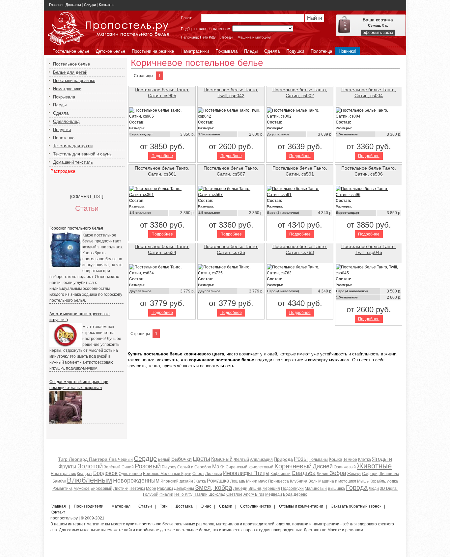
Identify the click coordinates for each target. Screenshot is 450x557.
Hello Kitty (207, 37)
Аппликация (261, 459)
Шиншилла (389, 473)
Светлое (234, 494)
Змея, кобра (213, 487)
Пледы (251, 51)
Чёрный (125, 459)
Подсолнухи (292, 488)
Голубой (150, 494)
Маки (218, 466)
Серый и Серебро (194, 467)
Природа (283, 459)
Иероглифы (238, 473)
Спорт (198, 473)
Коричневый (293, 466)
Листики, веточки (129, 488)
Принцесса (278, 481)
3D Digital (389, 488)
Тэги (164, 506)
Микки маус (257, 481)
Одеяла (272, 51)
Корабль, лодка (384, 481)
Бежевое (151, 473)
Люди (374, 488)
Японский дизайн (177, 481)
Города (357, 487)
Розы (301, 459)
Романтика (62, 488)
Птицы (261, 473)
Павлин (200, 494)
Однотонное (130, 473)
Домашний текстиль (73, 162)
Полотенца (321, 51)
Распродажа (62, 171)
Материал (120, 506)
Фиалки (166, 494)
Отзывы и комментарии (301, 506)
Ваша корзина (378, 19)
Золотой (90, 466)
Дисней (323, 466)
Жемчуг (354, 473)
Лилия (323, 473)
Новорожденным (136, 480)
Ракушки (165, 488)
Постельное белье (70, 51)
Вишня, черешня (264, 488)
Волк (312, 481)
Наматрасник (63, 473)
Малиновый (316, 488)
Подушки (295, 51)
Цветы (201, 459)
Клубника (298, 481)
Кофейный (280, 473)
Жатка (200, 481)
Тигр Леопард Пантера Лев (88, 459)
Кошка (335, 459)
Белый (164, 459)
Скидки (90, 5)
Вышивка (336, 488)
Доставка (73, 5)
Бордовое (105, 473)
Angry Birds (253, 494)
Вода (288, 494)
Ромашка (218, 481)
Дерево (300, 494)
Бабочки (181, 459)
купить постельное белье (150, 524)
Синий (128, 467)
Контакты (106, 5)
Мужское (81, 488)
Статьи (145, 506)
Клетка (364, 459)
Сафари (370, 473)
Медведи (273, 494)
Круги (186, 473)
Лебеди (226, 37)
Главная (56, 5)
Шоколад (217, 494)
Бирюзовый (101, 488)
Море (151, 488)
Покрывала (226, 51)
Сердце (145, 458)
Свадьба (304, 473)
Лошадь (237, 481)
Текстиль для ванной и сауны (82, 154)
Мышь (363, 481)
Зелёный (112, 467)
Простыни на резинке (153, 51)
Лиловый (213, 473)
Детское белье (110, 51)
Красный (222, 459)
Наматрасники (195, 51)
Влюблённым (89, 480)
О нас (206, 506)
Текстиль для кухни (73, 145)
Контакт (57, 512)
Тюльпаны (318, 459)
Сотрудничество (255, 506)
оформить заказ (378, 32)
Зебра (337, 473)
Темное (350, 459)
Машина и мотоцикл (254, 37)
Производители (88, 506)
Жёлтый (241, 459)
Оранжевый (345, 467)
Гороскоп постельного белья (76, 228)
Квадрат (84, 473)
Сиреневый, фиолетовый (249, 467)
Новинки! (347, 51)
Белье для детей (70, 72)
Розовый (148, 466)
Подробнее (162, 155)
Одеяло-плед (66, 121)
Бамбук (59, 481)
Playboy (169, 467)
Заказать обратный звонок (356, 506)
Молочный (170, 473)
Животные (374, 466)
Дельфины (184, 488)
